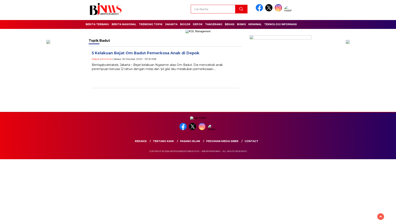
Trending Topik (151, 24)
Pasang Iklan (190, 141)
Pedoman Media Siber (222, 141)
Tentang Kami (163, 141)
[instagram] (279, 10)
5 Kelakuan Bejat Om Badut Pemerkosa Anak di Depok (145, 53)
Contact (251, 141)
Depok (198, 24)
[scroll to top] (381, 217)
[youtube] (288, 10)
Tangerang (213, 24)
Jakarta (171, 24)
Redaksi (141, 141)
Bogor (185, 24)
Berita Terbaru (97, 24)
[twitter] (269, 10)
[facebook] (260, 10)
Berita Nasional (124, 24)
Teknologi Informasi (280, 24)
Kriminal (255, 24)
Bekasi (230, 24)
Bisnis (241, 24)
